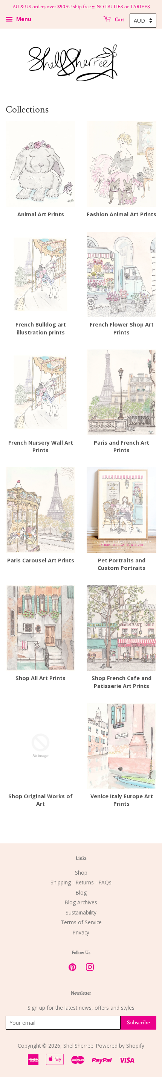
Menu (23, 19)
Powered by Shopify (120, 1045)
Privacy (81, 932)
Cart (119, 19)
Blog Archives (81, 902)
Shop (81, 872)
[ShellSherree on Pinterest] (72, 968)
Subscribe (138, 1023)
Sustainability (81, 912)
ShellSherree (78, 1045)
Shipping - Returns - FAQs (81, 882)
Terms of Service (81, 922)
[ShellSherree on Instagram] (90, 968)
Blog (81, 892)
